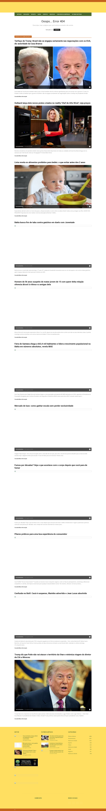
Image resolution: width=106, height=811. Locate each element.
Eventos (45, 14)
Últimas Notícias (77, 14)
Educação (26, 14)
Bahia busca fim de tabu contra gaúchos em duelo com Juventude (44, 222)
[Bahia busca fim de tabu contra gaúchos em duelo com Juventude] (53, 246)
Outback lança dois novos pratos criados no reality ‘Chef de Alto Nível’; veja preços (52, 103)
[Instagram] (88, 1)
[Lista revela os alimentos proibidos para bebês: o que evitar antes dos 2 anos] (53, 186)
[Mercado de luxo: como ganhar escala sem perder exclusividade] (53, 429)
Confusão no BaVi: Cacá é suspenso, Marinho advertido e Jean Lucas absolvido (50, 593)
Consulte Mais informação (20, 96)
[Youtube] (90, 1)
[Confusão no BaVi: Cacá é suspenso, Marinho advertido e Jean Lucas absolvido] (53, 617)
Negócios (52, 14)
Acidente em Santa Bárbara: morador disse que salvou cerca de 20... (56, 745)
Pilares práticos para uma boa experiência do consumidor (40, 534)
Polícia (69, 745)
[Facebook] (83, 1)
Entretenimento (71, 738)
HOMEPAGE (57, 29)
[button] (90, 14)
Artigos (19, 14)
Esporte (33, 14)
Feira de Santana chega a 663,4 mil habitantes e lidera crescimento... (30, 737)
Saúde (39, 14)
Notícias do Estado (72, 740)
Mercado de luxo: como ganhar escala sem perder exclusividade (43, 406)
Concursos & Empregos (63, 14)
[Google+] (86, 1)
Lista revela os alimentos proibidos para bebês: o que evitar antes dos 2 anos (49, 162)
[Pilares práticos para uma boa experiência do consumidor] (53, 558)
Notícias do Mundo (72, 753)
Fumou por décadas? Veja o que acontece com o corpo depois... (29, 752)
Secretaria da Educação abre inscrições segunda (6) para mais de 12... (56, 737)
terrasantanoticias (19, 87)
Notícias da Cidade (72, 747)
